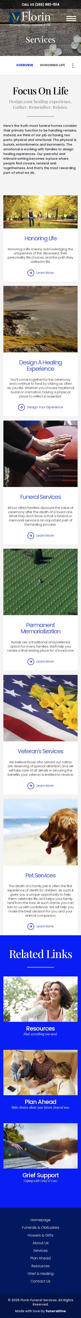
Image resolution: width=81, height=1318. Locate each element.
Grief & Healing (41, 1273)
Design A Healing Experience (40, 365)
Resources (40, 1028)
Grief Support (40, 1175)
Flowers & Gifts (40, 1235)
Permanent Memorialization (41, 628)
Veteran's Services (40, 751)
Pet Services (40, 875)
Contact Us (40, 1281)
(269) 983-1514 (47, 4)
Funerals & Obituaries (40, 1227)
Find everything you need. (41, 1034)
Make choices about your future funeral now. (40, 1107)
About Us (41, 1243)
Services (40, 1250)
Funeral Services (40, 497)
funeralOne (56, 1311)
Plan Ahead (40, 1102)
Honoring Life (41, 238)
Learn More (45, 272)
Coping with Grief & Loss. (40, 1181)
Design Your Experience (45, 407)
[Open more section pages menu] (72, 66)
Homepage (41, 1219)
